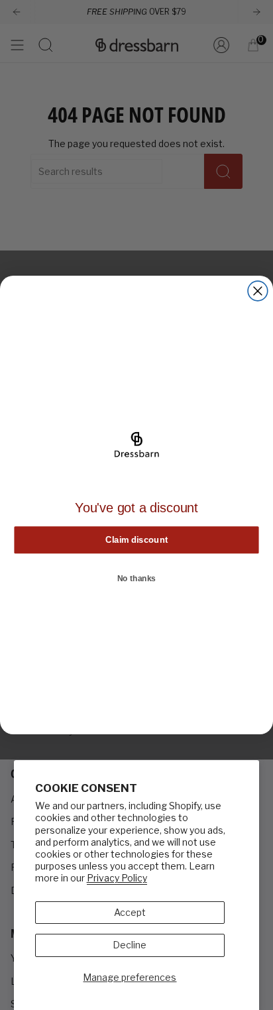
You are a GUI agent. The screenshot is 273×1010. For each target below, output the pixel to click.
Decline (129, 944)
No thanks (136, 578)
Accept (130, 912)
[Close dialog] (258, 291)
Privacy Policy (117, 877)
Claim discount (136, 539)
